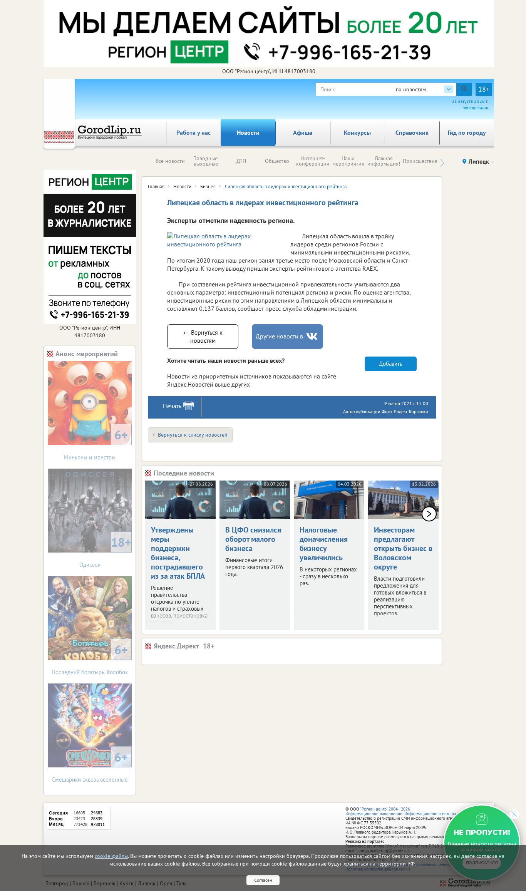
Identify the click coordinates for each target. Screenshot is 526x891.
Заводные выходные (206, 161)
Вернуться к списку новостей (193, 434)
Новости (248, 132)
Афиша (302, 132)
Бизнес (208, 186)
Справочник (412, 132)
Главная (156, 186)
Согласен (263, 880)
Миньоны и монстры (96, 444)
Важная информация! (383, 161)
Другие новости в (279, 336)
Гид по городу (467, 132)
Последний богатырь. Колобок (90, 658)
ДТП (241, 160)
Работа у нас (193, 132)
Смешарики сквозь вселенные (90, 766)
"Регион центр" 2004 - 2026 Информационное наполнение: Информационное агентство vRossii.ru (409, 811)
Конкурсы (357, 132)
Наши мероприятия (348, 161)
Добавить (390, 363)
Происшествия (420, 160)
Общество (277, 160)
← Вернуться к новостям (203, 336)
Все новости (170, 160)
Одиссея (105, 551)
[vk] (312, 336)
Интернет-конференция (312, 161)
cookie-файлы (111, 855)
